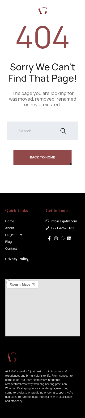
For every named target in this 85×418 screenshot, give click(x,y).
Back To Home (42, 157)
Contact (11, 248)
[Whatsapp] (75, 10)
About (9, 228)
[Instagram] (61, 10)
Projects (11, 235)
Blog (8, 242)
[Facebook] (68, 10)
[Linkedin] (69, 238)
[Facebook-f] (49, 238)
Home (9, 221)
